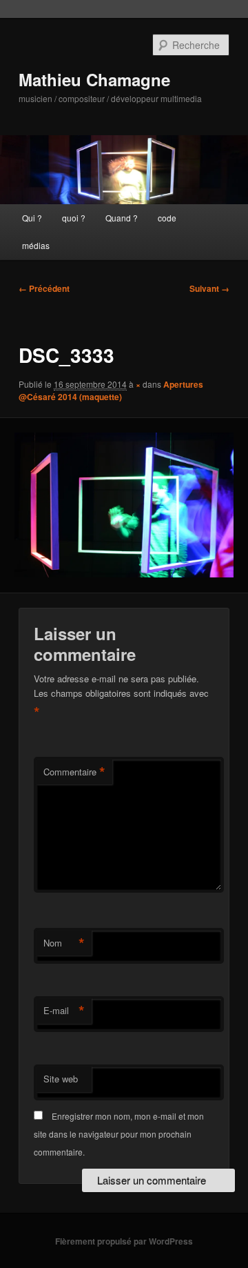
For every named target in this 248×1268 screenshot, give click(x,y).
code (167, 218)
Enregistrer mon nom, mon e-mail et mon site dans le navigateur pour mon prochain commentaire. (119, 1134)
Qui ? (32, 218)
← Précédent (44, 288)
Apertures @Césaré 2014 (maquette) (111, 390)
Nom (64, 943)
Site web (60, 1078)
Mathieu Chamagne (94, 79)
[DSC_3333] (123, 505)
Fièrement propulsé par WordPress (124, 1241)
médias (36, 245)
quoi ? (73, 218)
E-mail (64, 1011)
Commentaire (74, 772)
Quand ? (121, 218)
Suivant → (209, 288)
